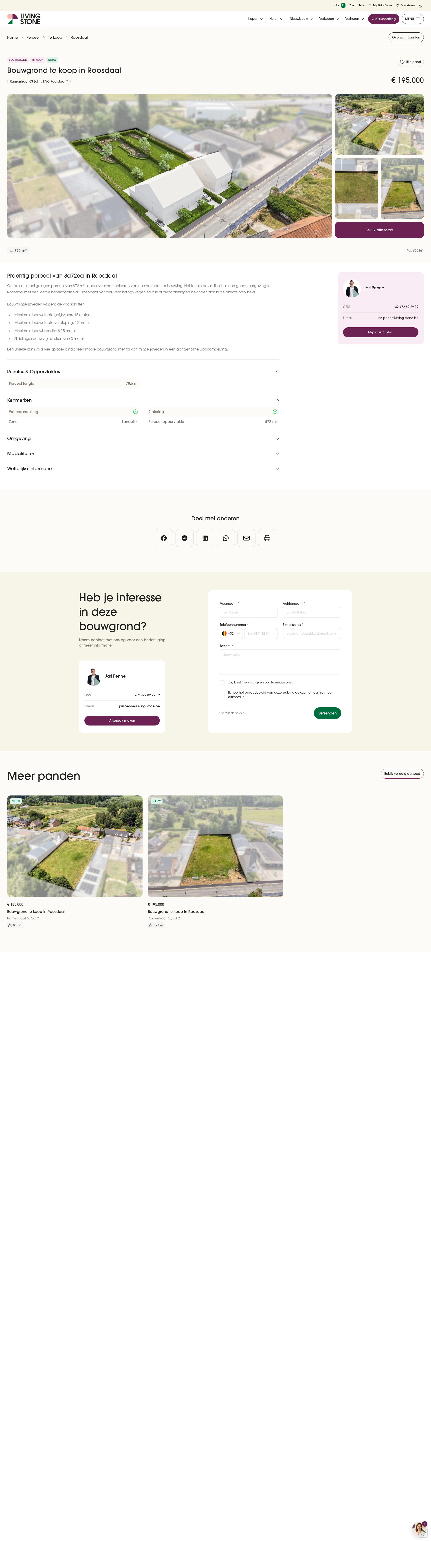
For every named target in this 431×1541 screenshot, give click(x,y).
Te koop (55, 37)
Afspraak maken (381, 332)
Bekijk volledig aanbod (402, 774)
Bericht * (226, 645)
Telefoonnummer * (234, 624)
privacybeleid (255, 692)
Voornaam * (229, 603)
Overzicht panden (406, 37)
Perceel (33, 37)
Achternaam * (294, 603)
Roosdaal (79, 37)
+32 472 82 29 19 (405, 307)
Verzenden (327, 713)
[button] (231, 633)
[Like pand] (137, 800)
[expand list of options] (238, 633)
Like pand (413, 62)
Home (12, 37)
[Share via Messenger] (185, 538)
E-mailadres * (293, 624)
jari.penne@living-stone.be (398, 318)
